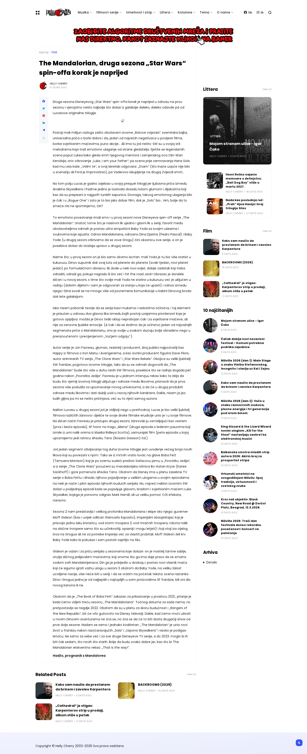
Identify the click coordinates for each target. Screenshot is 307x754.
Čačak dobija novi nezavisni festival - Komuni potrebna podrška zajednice (243, 343)
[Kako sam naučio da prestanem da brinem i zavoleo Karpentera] (44, 690)
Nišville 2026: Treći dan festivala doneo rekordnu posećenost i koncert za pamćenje (241, 527)
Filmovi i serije (107, 12)
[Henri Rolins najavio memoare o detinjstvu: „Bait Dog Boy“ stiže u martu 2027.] (215, 181)
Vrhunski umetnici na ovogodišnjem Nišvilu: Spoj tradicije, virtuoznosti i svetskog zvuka (242, 480)
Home (44, 52)
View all (191, 674)
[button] (43, 138)
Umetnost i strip (139, 12)
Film (54, 52)
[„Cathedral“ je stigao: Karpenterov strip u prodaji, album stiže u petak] (44, 711)
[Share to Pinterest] (43, 115)
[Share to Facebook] (43, 101)
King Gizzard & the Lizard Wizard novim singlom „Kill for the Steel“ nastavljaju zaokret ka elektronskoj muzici (246, 433)
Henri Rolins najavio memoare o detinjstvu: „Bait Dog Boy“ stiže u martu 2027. (244, 180)
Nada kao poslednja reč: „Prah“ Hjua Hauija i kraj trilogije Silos (245, 204)
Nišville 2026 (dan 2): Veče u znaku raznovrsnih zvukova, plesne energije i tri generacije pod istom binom (245, 407)
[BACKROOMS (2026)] (126, 690)
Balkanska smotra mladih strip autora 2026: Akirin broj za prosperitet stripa (245, 456)
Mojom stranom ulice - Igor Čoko (235, 146)
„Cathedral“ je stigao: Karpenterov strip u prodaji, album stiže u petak (80, 710)
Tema (204, 12)
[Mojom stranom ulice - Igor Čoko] (210, 325)
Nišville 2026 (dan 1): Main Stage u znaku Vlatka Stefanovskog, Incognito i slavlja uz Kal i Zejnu (246, 364)
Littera (165, 12)
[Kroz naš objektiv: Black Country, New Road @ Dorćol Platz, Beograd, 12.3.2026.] (210, 506)
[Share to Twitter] (43, 108)
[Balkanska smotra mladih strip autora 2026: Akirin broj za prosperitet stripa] (210, 459)
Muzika (83, 12)
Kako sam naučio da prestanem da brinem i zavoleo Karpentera (83, 687)
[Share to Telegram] (43, 130)
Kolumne (185, 12)
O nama (223, 12)
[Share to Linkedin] (43, 123)
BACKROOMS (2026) (155, 684)
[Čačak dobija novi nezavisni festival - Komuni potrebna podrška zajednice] (210, 345)
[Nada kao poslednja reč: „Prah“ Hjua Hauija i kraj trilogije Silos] (215, 206)
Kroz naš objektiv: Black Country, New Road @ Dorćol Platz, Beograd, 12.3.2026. (243, 503)
